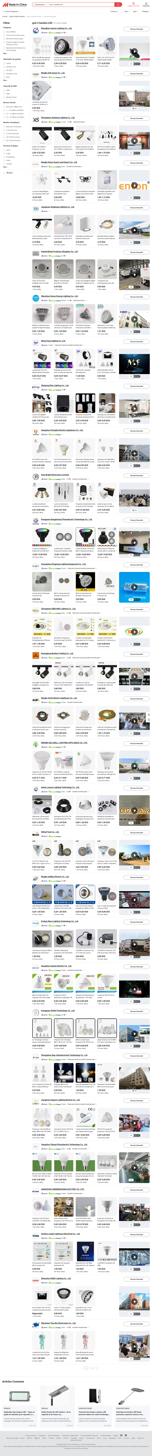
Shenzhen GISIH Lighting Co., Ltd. (56, 1278)
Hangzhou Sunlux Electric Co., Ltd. (56, 966)
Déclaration (42, 1435)
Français (51, 1438)
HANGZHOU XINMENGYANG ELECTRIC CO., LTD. (62, 1189)
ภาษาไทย (126, 1438)
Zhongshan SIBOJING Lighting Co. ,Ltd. (58, 609)
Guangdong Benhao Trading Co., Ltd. (57, 653)
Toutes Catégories (11, 11)
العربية (105, 1438)
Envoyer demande (136, 29)
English (22, 1438)
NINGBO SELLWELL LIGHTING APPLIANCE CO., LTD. (64, 743)
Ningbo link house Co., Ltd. (53, 73)
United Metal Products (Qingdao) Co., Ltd (59, 251)
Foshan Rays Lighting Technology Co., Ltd (59, 921)
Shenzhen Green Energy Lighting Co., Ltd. (59, 296)
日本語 (44, 1438)
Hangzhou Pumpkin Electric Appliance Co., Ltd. (62, 430)
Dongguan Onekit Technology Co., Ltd (57, 1010)
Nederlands (112, 1438)
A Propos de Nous (30, 1435)
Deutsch (65, 1438)
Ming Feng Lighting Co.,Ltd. (53, 341)
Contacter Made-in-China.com (89, 1435)
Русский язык (90, 1438)
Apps (135, 11)
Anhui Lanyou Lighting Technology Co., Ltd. (60, 787)
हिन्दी (119, 1438)
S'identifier (146, 6)
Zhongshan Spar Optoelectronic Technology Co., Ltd (64, 1055)
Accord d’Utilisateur (54, 1435)
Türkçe (133, 1438)
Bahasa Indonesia (76, 1440)
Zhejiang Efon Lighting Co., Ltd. (55, 385)
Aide (126, 11)
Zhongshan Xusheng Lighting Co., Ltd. (58, 117)
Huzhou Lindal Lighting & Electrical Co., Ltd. (60, 1234)
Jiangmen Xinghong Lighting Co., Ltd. (58, 207)
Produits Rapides (106, 1435)
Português (74, 1438)
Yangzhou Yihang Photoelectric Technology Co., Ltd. (64, 1144)
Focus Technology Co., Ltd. (75, 1444)
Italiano (81, 1438)
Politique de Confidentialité (70, 1435)
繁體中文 (37, 1438)
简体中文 (29, 1438)
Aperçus (115, 1435)
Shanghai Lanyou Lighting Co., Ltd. (56, 28)
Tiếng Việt (140, 1438)
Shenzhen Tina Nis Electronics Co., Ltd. (58, 1323)
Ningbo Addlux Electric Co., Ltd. (55, 876)
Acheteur (114, 11)
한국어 (99, 1438)
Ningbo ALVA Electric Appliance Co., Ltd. (59, 698)
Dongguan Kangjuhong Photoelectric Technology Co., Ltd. (66, 519)
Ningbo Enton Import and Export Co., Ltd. (59, 162)
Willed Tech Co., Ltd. (50, 832)
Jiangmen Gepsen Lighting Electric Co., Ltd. (60, 1100)
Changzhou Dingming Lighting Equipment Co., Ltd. (63, 564)
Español (58, 1438)
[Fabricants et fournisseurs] (14, 4)
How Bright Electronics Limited (55, 475)
